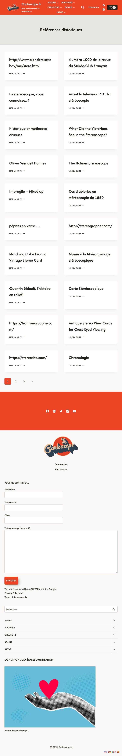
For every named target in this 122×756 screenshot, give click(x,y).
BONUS (8, 642)
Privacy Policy (11, 593)
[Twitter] (61, 411)
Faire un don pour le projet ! (16, 730)
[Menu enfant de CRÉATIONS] (54, 7)
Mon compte (61, 469)
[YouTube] (74, 411)
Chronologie (79, 357)
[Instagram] (104, 9)
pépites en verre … (24, 225)
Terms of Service (12, 597)
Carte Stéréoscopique (86, 288)
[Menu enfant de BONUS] (69, 7)
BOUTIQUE (9, 627)
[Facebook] (104, 5)
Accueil (8, 620)
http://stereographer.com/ (90, 225)
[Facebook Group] (54, 411)
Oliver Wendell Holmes (27, 163)
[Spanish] (118, 751)
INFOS (7, 649)
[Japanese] (115, 751)
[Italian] (113, 751)
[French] (107, 751)
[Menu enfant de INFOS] (61, 12)
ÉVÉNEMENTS (94, 7)
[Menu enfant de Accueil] (53, 2)
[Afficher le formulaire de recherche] (83, 7)
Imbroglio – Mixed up (26, 191)
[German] (110, 751)
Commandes (61, 464)
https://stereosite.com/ (28, 357)
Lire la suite (17, 73)
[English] (105, 751)
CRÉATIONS (10, 635)
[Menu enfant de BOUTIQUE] (68, 2)
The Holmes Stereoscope (88, 163)
